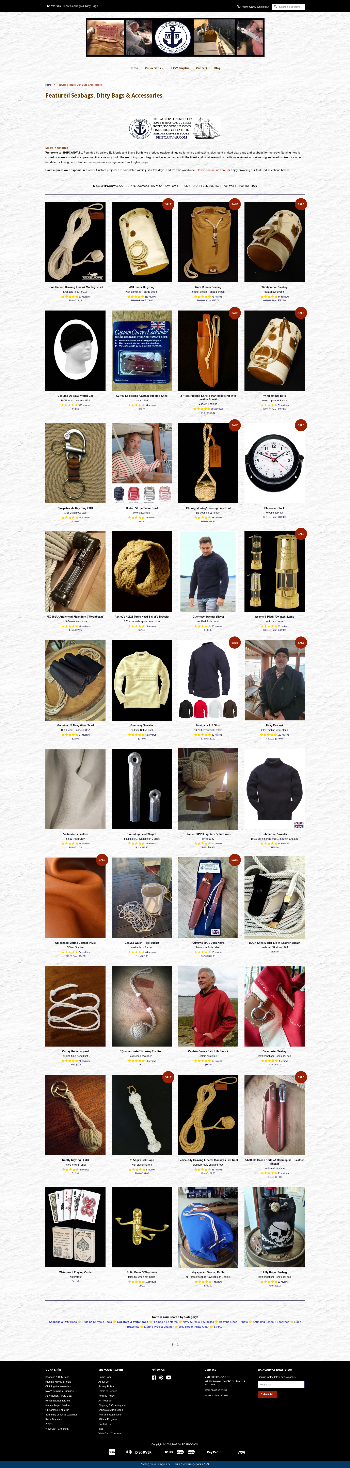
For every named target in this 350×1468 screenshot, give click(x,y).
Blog (217, 68)
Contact (201, 68)
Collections (153, 68)
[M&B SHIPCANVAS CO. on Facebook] (154, 1378)
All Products (105, 1400)
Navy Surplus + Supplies (198, 1321)
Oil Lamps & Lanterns (57, 1410)
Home (134, 68)
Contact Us (104, 1424)
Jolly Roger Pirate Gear (194, 1326)
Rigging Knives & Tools (97, 1321)
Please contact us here (211, 170)
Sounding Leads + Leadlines (271, 1321)
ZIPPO (218, 1326)
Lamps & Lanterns (166, 1321)
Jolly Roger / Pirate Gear (58, 1395)
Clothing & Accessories (58, 1386)
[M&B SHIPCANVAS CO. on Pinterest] (161, 1378)
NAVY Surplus (180, 68)
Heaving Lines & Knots (57, 1400)
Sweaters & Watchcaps (132, 1321)
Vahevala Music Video (110, 1410)
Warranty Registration (110, 1414)
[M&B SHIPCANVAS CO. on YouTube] (168, 1378)
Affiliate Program (107, 1419)
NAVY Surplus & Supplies (59, 1391)
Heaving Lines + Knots (233, 1321)
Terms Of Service (107, 1391)
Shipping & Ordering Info (112, 1405)
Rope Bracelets (53, 1419)
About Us (103, 1381)
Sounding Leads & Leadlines (61, 1414)
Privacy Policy (106, 1386)
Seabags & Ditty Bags (63, 1321)
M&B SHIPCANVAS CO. (185, 1444)
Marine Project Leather (159, 1326)
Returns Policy (106, 1395)
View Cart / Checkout (255, 6)
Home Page (105, 1377)
